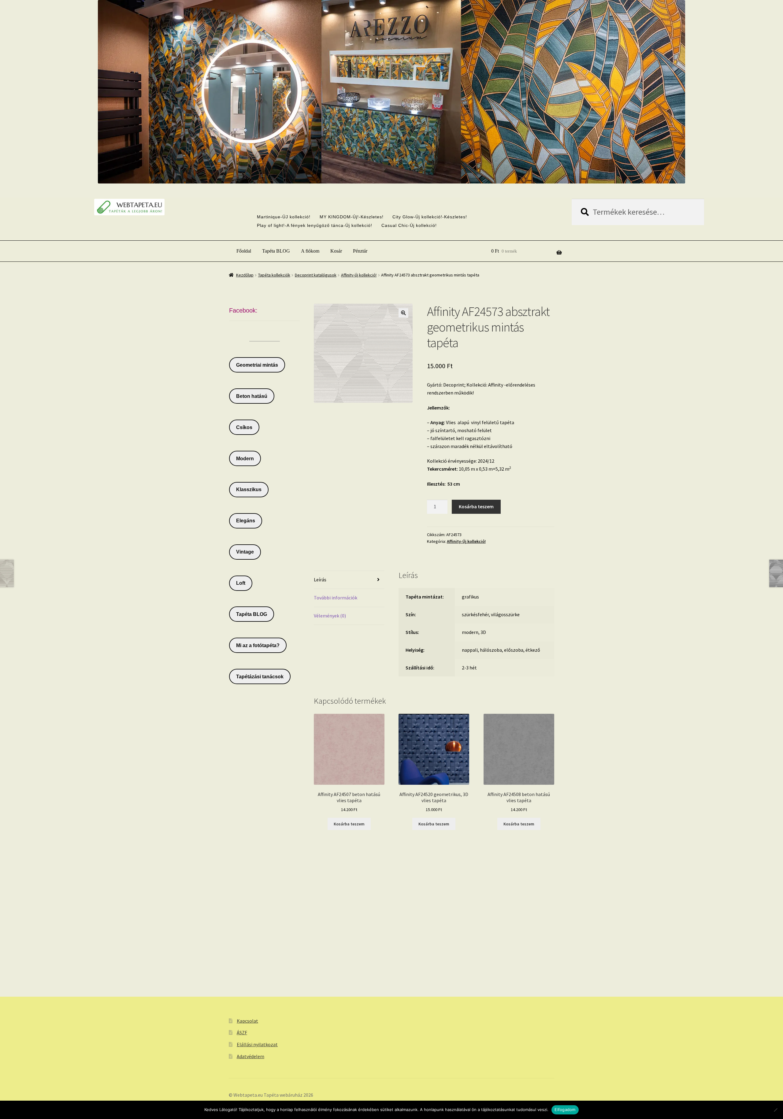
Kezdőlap (245, 275)
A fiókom (310, 251)
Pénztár (360, 251)
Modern (245, 458)
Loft (240, 583)
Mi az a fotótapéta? (258, 645)
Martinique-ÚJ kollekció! (283, 216)
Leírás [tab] (320, 579)
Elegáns (245, 520)
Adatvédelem (250, 1056)
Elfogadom (565, 1109)
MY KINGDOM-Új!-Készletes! (352, 216)
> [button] (404, 165)
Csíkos (244, 427)
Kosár (336, 251)
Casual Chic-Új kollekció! (409, 225)
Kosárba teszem (476, 506)
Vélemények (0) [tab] (330, 616)
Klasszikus (249, 489)
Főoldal (243, 251)
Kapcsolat (247, 1021)
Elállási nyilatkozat (257, 1044)
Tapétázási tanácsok (260, 676)
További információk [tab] (335, 598)
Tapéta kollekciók (274, 275)
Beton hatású (251, 396)
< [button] (378, 165)
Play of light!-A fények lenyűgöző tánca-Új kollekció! (314, 225)
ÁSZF (242, 1032)
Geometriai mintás (257, 365)
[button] (403, 313)
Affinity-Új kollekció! (359, 275)
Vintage (245, 551)
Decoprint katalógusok (315, 275)
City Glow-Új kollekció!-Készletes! (429, 216)
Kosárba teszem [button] (349, 824)
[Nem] (775, 1110)
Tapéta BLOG (276, 251)
